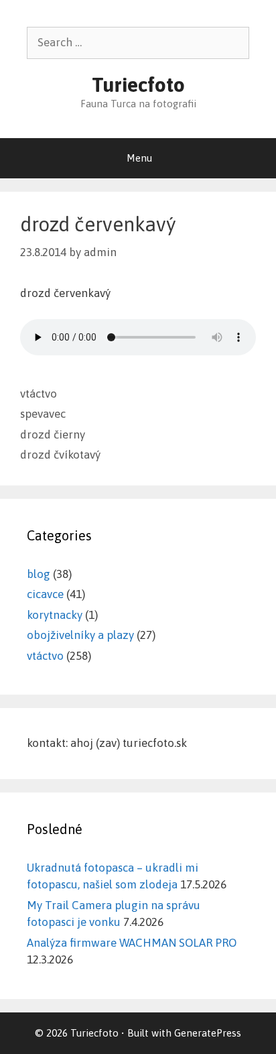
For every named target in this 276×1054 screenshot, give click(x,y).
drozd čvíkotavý (60, 454)
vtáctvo (38, 393)
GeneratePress (207, 1033)
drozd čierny (52, 434)
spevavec (43, 413)
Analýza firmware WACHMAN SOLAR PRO (131, 942)
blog (38, 574)
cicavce (45, 594)
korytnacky (54, 615)
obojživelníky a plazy (80, 635)
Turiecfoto (138, 84)
